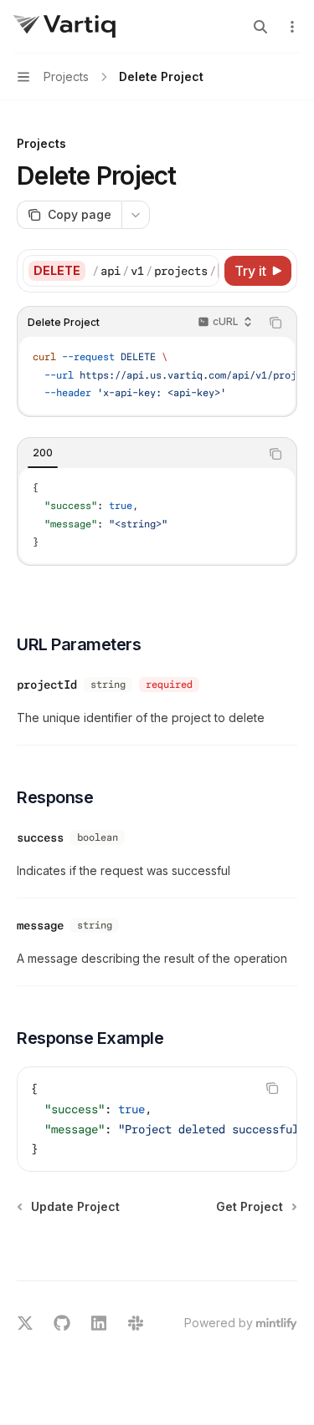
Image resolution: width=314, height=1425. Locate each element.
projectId (47, 684)
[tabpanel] (157, 515)
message (40, 925)
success (40, 837)
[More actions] (292, 26)
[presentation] (155, 271)
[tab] (43, 453)
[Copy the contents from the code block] (275, 322)
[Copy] (203, 271)
